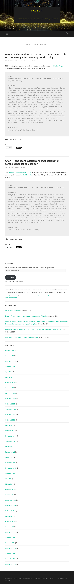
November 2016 (10, 505)
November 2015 (10, 532)
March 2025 (9, 377)
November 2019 (10, 436)
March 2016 (9, 516)
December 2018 (10, 463)
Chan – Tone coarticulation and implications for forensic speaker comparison (32, 162)
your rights (51, 295)
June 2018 (8, 479)
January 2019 (9, 457)
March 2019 (9, 447)
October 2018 (10, 473)
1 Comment (32, 61)
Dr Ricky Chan (28, 175)
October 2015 (10, 537)
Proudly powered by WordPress (18, 578)
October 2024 (10, 404)
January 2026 (9, 356)
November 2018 (10, 468)
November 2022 (10, 414)
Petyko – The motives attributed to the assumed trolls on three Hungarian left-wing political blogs (36, 56)
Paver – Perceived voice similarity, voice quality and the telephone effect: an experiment (34, 329)
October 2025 (10, 366)
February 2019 (10, 452)
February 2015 (10, 543)
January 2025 (9, 388)
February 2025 (10, 382)
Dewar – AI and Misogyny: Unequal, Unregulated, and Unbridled (26, 316)
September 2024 (10, 409)
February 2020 (10, 430)
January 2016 (9, 527)
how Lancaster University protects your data (36, 295)
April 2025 (8, 372)
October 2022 (10, 420)
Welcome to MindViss (12, 310)
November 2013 (10, 564)
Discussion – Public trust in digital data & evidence (21, 337)
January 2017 (9, 495)
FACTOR (37, 10)
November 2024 (10, 398)
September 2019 (10, 441)
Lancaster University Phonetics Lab (19, 172)
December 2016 (10, 500)
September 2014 (10, 559)
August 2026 (9, 350)
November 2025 (10, 361)
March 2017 (9, 484)
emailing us (8, 295)
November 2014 (10, 548)
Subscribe (10, 277)
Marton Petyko (58, 66)
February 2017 (10, 489)
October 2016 (10, 511)
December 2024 (10, 393)
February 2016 (10, 521)
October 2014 (10, 553)
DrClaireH (23, 61)
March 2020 (9, 425)
